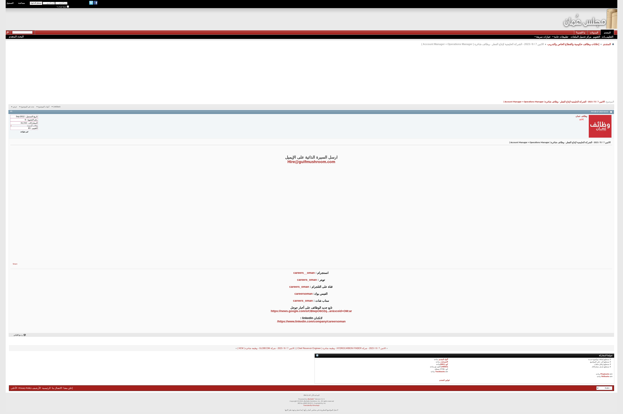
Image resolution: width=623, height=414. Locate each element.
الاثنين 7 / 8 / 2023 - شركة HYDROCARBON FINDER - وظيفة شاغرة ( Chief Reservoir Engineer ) (341, 348)
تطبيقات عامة (561, 36)
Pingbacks (604, 374)
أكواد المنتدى (443, 359)
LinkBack (57, 107)
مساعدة (21, 3)
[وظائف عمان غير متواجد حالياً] (600, 126)
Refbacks (605, 376)
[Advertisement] (503, 15)
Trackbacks (440, 372)
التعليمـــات (607, 36)
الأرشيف (36, 388)
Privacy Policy (25, 388)
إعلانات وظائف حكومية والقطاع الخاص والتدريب (573, 44)
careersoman (303, 293)
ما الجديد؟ (580, 32)
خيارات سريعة (543, 36)
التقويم (596, 36)
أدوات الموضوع (43, 107)
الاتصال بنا (57, 388)
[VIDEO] (444, 367)
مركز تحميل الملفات (580, 36)
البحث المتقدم (16, 36)
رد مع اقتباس (18, 335)
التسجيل (9, 3)
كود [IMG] (444, 364)
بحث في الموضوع (27, 107)
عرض (15, 107)
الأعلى (14, 388)
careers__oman (304, 272)
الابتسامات (444, 362)
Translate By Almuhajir (311, 405)
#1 (11, 111)
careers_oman (307, 279)
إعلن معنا (68, 388)
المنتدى (607, 32)
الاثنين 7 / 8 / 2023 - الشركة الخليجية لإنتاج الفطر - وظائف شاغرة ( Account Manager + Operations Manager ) (554, 102)
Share (15, 264)
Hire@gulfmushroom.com (311, 162)
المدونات (594, 32)
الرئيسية (46, 388)
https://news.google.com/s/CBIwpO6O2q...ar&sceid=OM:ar (311, 311)
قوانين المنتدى (444, 380)
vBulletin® (311, 399)
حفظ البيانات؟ (62, 7)
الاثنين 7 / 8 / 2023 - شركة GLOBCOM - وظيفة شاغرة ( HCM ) (265, 348)
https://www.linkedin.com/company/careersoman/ (311, 321)
